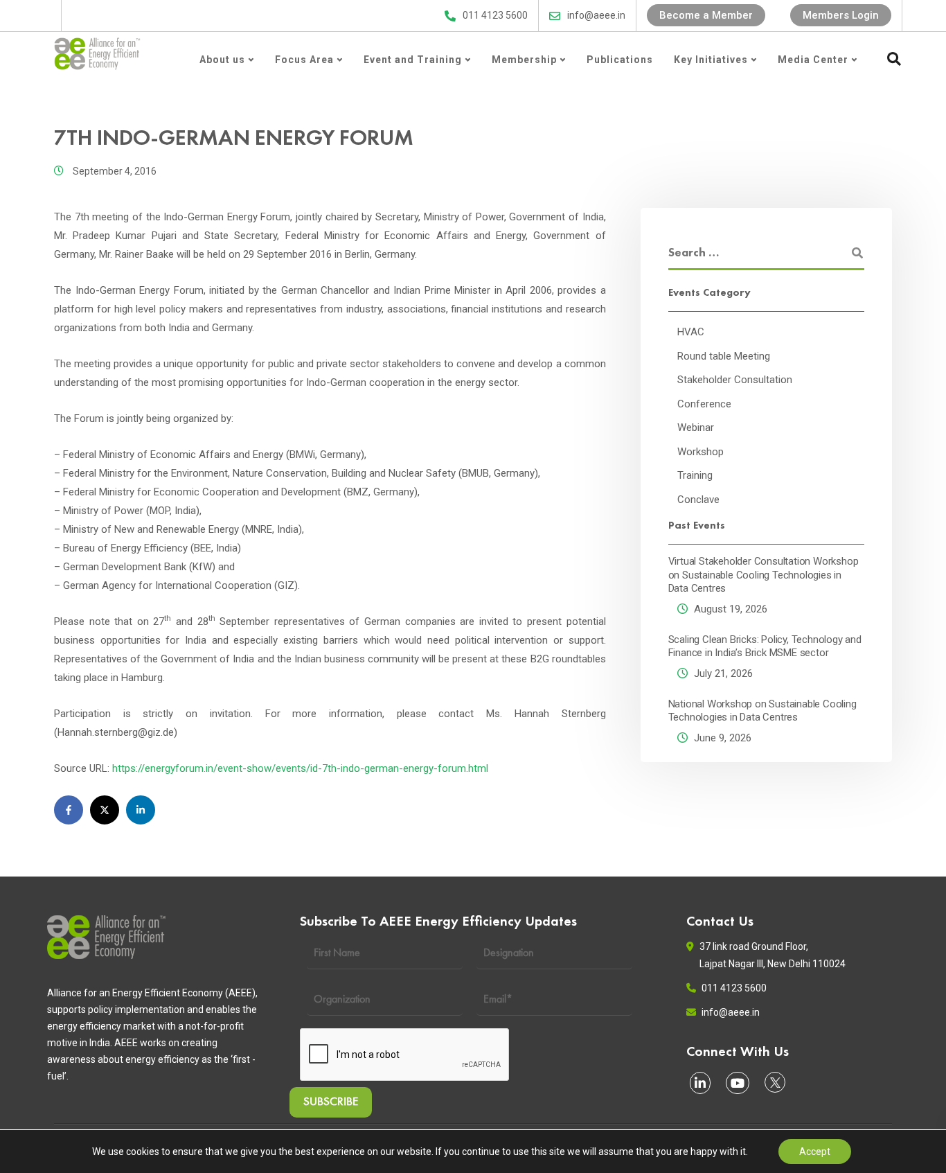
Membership (524, 59)
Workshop (700, 451)
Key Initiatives (711, 59)
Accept (814, 1151)
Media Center (813, 59)
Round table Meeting (723, 355)
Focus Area (304, 59)
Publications (620, 59)
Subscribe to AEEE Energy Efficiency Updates (322, 15)
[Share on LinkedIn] (140, 809)
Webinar (695, 427)
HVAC (690, 332)
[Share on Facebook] (68, 809)
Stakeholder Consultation (734, 379)
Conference (704, 403)
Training (695, 475)
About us (222, 59)
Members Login (841, 15)
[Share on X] (104, 809)
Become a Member (706, 15)
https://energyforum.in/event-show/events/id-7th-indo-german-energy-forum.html (300, 768)
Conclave (698, 499)
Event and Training (413, 59)
